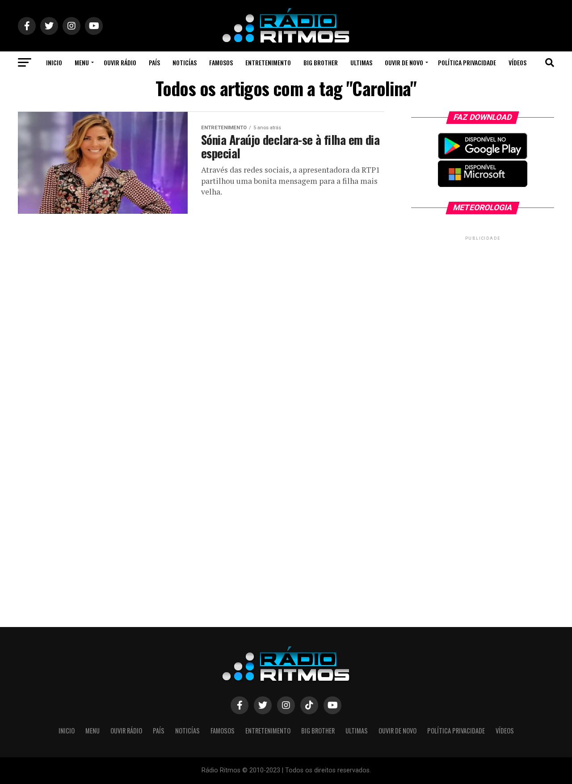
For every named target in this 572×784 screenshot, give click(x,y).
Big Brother (320, 62)
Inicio (54, 62)
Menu (82, 62)
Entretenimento (268, 62)
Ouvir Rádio (120, 62)
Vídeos (517, 62)
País (154, 62)
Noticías (184, 62)
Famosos (221, 62)
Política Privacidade (467, 62)
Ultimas (361, 62)
